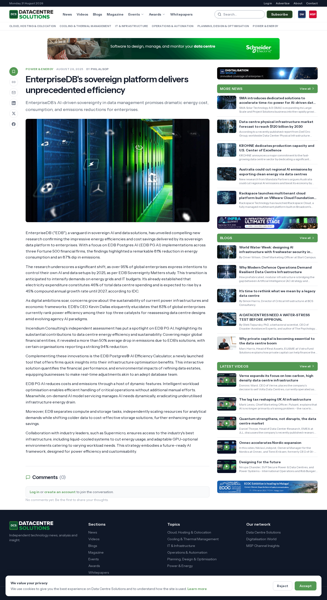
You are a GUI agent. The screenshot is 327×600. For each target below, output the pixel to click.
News (67, 14)
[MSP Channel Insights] (313, 14)
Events (134, 14)
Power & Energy (265, 26)
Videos (82, 14)
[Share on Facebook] (13, 124)
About (297, 3)
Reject (282, 586)
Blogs (97, 14)
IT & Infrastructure (131, 26)
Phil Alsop (100, 69)
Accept (305, 586)
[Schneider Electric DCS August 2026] (163, 49)
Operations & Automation (172, 26)
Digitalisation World (261, 539)
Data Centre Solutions (263, 532)
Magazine (115, 14)
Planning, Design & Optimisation (223, 26)
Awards (155, 14)
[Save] (13, 71)
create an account (60, 492)
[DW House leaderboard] (267, 73)
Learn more (197, 589)
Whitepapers (181, 14)
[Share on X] (13, 113)
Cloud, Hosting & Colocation (32, 26)
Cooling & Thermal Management (85, 26)
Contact (312, 3)
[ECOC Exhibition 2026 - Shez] (267, 487)
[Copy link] (13, 82)
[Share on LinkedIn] (13, 103)
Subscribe (279, 14)
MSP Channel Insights (262, 546)
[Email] (13, 92)
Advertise (283, 3)
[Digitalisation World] (302, 14)
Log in (268, 3)
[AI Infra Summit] (267, 222)
